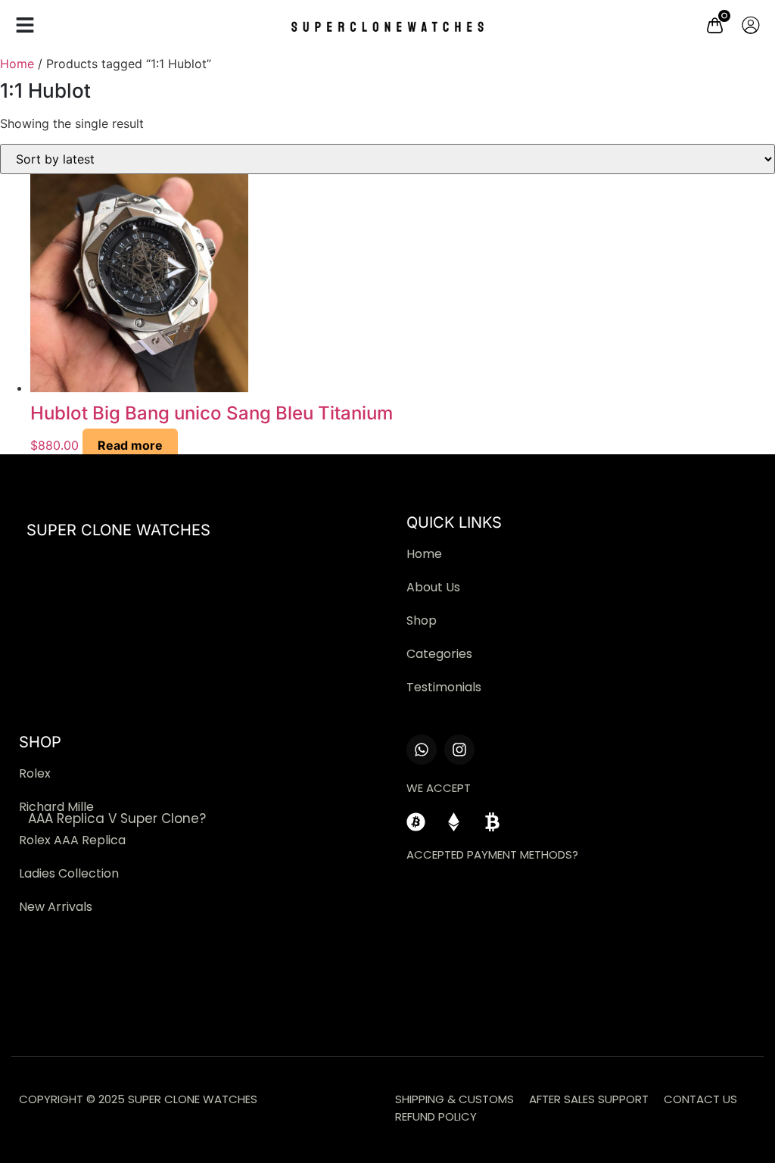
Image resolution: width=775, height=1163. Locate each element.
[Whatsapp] (421, 749)
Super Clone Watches (118, 530)
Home (17, 63)
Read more (130, 445)
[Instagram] (459, 749)
